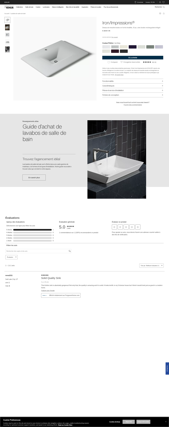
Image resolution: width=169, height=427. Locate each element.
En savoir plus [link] (34, 177)
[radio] (106, 47)
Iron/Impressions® (32, 13)
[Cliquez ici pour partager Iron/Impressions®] (164, 13)
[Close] (166, 421)
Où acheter (140, 2)
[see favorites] (163, 2)
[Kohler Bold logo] (9, 7)
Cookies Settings (114, 422)
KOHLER (6, 2)
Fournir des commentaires (133, 105)
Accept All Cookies (143, 422)
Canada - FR (149, 2)
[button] (7, 20)
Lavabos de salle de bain (18, 13)
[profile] (160, 2)
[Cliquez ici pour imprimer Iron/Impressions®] (160, 13)
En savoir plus (119, 75)
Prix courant (114, 37)
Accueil (6, 13)
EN (154, 2)
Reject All (129, 422)
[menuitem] (20, 7)
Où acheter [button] (132, 57)
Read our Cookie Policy (65, 425)
